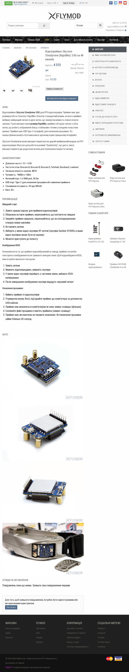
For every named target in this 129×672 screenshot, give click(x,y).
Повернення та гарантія (76, 633)
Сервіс (57, 40)
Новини (39, 637)
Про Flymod (40, 628)
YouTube (101, 637)
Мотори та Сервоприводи (106, 67)
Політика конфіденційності (78, 647)
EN (86, 3)
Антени (98, 80)
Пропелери (100, 86)
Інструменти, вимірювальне (108, 135)
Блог (67, 40)
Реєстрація (11, 607)
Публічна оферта (73, 637)
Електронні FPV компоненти (107, 61)
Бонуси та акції (73, 642)
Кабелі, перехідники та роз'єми (109, 123)
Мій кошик (38, 3)
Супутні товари (102, 141)
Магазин (19, 40)
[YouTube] (125, 2)
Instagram (101, 633)
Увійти (8, 3)
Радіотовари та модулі (105, 104)
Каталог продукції (13, 628)
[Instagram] (120, 2)
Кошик (80, 25)
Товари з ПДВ (34, 40)
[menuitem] (6, 39)
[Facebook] (110, 2)
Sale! (47, 40)
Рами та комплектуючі (104, 55)
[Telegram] (115, 2)
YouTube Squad (104, 642)
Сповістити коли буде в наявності (62, 98)
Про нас (101, 40)
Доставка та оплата (83, 40)
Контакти (113, 40)
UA (80, 3)
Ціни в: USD (52, 3)
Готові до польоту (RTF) (106, 117)
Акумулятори (101, 92)
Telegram (101, 628)
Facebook (101, 647)
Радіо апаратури (102, 98)
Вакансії (39, 642)
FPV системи (100, 74)
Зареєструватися (20, 4)
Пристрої (99, 111)
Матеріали (99, 129)
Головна (6, 40)
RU (83, 3)
